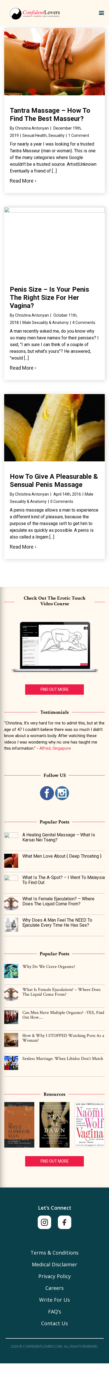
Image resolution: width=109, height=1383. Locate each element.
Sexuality (56, 135)
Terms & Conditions (54, 1252)
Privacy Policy (54, 1276)
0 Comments (61, 501)
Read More (22, 181)
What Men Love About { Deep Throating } (61, 856)
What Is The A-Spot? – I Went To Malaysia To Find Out (63, 880)
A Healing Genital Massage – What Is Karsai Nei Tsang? (58, 837)
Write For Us (54, 1299)
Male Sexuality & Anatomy (45, 322)
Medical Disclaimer (54, 1264)
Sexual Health (34, 135)
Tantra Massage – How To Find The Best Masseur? (50, 115)
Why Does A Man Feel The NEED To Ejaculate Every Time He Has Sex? (57, 923)
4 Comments (83, 322)
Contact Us (54, 1323)
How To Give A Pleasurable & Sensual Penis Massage (54, 481)
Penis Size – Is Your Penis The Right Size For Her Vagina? (49, 298)
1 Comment (78, 135)
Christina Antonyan (32, 128)
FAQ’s (54, 1311)
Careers (54, 1288)
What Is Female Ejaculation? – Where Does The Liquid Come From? (58, 901)
